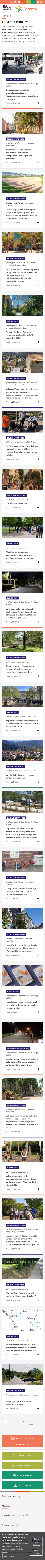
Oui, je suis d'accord (36, 1542)
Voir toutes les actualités (25, 1441)
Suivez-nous (24, 1485)
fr (38, 2)
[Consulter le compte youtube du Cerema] (19, 1)
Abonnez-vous (24, 1475)
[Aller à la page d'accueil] (25, 8)
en (41, 2)
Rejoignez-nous (24, 1455)
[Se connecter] (33, 2)
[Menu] (42, 9)
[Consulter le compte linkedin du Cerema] (11, 1)
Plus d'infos (9, 1556)
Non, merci (36, 1552)
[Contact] (28, 2)
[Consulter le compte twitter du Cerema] (15, 1)
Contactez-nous (24, 1465)
